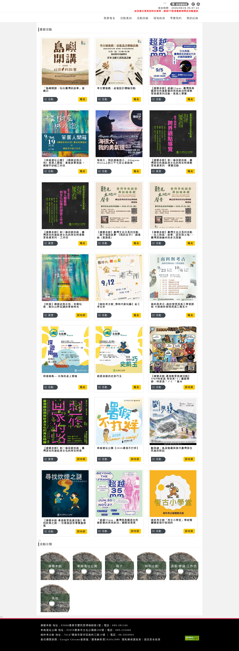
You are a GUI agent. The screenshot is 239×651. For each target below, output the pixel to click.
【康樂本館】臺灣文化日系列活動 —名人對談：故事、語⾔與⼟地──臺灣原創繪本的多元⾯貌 (172, 235)
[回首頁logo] (57, 6)
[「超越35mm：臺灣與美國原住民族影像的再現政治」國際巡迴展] (119, 493)
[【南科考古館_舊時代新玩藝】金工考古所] (119, 277)
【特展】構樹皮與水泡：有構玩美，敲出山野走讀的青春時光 (62, 305)
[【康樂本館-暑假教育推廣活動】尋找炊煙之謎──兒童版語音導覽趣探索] (65, 493)
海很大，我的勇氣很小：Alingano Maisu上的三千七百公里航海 (118, 161)
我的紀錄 (192, 18)
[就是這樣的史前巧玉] (119, 349)
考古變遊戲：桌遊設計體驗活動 (116, 88)
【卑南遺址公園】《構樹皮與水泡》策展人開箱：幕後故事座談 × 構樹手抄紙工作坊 (64, 163)
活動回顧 (143, 18)
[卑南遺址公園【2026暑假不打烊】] (119, 421)
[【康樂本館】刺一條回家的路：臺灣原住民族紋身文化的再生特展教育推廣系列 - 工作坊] (65, 205)
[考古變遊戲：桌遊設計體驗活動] (119, 61)
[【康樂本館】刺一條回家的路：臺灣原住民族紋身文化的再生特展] (65, 421)
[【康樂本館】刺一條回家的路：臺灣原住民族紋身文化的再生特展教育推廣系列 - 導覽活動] (173, 133)
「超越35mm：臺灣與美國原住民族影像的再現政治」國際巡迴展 (117, 521)
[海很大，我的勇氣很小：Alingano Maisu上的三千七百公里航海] (119, 133)
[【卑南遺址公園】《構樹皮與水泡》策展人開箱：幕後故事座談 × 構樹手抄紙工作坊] (65, 133)
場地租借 (159, 18)
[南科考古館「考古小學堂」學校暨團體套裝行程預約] (173, 493)
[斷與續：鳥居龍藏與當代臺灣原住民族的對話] (173, 421)
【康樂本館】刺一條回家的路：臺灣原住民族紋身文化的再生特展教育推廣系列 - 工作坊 (64, 235)
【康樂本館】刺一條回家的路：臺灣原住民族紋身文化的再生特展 (64, 449)
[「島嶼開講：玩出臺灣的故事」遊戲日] (65, 61)
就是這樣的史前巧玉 (109, 376)
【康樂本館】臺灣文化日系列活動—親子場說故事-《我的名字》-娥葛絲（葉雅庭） (119, 235)
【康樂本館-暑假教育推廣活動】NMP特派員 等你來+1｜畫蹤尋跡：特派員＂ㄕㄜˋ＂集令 (171, 379)
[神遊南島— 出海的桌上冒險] (65, 349)
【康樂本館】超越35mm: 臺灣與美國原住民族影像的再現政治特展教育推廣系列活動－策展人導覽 (172, 91)
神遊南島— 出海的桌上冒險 (60, 376)
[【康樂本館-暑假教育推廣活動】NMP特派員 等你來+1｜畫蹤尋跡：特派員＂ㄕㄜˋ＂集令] (173, 349)
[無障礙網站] (193, 640)
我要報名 (109, 18)
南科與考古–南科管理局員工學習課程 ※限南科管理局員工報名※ (172, 305)
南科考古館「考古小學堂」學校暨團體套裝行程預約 (172, 521)
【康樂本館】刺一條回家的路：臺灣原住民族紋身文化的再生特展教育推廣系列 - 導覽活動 (172, 163)
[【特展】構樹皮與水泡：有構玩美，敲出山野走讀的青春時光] (65, 277)
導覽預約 (176, 18)
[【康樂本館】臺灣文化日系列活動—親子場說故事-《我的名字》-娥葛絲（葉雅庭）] (119, 205)
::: (165, 3)
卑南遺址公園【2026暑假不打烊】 (118, 448)
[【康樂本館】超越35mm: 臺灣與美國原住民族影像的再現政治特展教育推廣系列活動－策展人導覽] (173, 61)
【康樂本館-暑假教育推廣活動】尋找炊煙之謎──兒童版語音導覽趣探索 (64, 523)
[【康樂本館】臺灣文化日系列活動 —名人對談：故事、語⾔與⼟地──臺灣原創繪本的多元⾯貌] (173, 205)
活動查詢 (126, 18)
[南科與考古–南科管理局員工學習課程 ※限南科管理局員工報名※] (173, 277)
